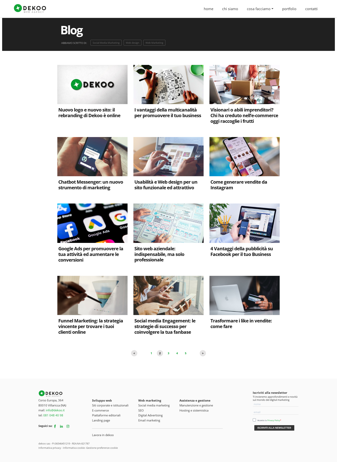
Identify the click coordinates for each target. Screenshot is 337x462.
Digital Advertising (150, 415)
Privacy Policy (273, 420)
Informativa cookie (74, 448)
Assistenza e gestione (194, 400)
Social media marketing (154, 405)
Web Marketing (154, 42)
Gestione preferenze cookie (102, 448)
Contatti (311, 8)
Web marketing (149, 400)
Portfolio (289, 8)
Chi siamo (230, 8)
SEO (141, 410)
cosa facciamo (258, 8)
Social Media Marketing (106, 42)
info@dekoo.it (55, 410)
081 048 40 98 (53, 415)
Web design (132, 42)
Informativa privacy (49, 448)
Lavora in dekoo (103, 435)
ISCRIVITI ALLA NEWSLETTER (274, 428)
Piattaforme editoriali (106, 415)
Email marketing (149, 420)
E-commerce (100, 410)
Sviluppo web (102, 400)
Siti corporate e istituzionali (110, 405)
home (208, 8)
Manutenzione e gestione (196, 405)
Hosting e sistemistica (193, 410)
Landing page (101, 420)
